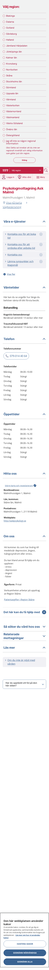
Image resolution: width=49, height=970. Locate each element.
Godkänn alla (24, 961)
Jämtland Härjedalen (16, 45)
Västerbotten (12, 105)
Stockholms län (14, 81)
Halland (10, 39)
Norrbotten (12, 69)
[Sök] (46, 170)
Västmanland (12, 117)
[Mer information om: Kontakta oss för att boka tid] (41, 234)
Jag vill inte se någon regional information (21, 142)
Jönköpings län (14, 51)
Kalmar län (11, 57)
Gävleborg (11, 33)
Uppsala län (12, 93)
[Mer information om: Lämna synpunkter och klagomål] (41, 262)
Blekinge (10, 15)
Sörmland (11, 87)
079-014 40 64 (18, 356)
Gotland (10, 27)
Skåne (9, 75)
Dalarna (10, 21)
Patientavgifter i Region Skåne (19, 599)
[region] (24, 940)
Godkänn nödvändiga (25, 952)
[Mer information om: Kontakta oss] (41, 255)
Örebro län (11, 129)
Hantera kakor (25, 944)
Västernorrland (13, 111)
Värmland (11, 99)
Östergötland (13, 135)
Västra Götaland (14, 123)
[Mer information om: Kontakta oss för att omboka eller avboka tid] (41, 244)
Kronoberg (11, 63)
